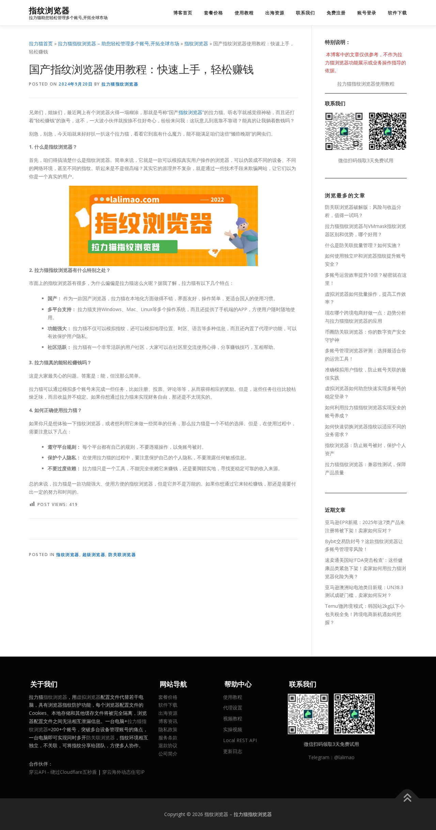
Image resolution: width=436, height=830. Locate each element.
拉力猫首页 (41, 43)
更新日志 (232, 751)
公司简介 (167, 753)
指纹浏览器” (191, 112)
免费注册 (336, 12)
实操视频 (232, 729)
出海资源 (274, 12)
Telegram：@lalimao (331, 757)
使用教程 (244, 12)
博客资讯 (167, 721)
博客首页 (182, 12)
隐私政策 (167, 729)
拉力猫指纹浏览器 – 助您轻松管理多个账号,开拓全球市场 (118, 43)
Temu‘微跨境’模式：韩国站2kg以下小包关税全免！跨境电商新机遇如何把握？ (364, 614)
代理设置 (232, 707)
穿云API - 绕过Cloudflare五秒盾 (63, 772)
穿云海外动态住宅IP (123, 772)
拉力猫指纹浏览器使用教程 (365, 83)
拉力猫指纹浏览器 (120, 84)
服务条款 (167, 737)
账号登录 (366, 12)
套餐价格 (213, 12)
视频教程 (232, 718)
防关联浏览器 (122, 554)
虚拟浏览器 (88, 697)
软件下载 (397, 12)
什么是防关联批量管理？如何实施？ (363, 245)
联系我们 (305, 12)
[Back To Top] (407, 798)
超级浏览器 (94, 554)
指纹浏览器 (49, 10)
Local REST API (240, 740)
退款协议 (167, 745)
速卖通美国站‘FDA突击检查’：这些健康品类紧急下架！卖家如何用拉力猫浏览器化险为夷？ (365, 568)
